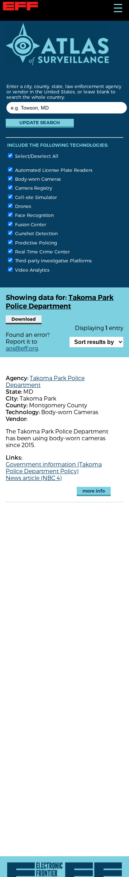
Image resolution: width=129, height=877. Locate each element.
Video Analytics (31, 269)
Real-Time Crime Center (42, 251)
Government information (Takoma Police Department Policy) (54, 467)
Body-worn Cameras (37, 178)
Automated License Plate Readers (53, 170)
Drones (22, 206)
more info (93, 491)
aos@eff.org (22, 348)
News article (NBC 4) (34, 477)
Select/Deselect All (36, 156)
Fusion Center (30, 224)
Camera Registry (33, 187)
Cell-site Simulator (35, 197)
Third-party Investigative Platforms (53, 260)
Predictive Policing (35, 242)
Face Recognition (34, 215)
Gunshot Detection (36, 233)
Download (23, 319)
